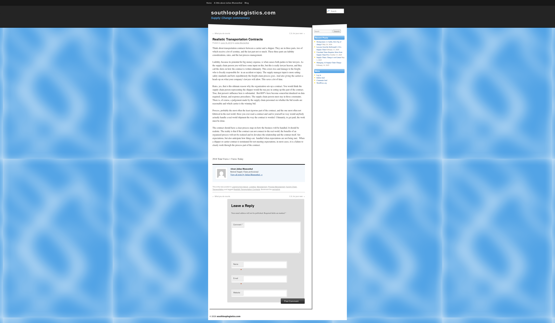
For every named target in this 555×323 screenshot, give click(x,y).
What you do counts (221, 33)
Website (236, 292)
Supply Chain (291, 186)
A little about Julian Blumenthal (228, 2)
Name (237, 265)
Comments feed (322, 80)
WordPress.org (322, 83)
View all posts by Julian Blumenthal (246, 174)
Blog (247, 2)
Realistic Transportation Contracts (247, 189)
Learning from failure (240, 186)
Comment (238, 224)
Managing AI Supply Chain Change (329, 62)
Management (262, 186)
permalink (276, 189)
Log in (319, 75)
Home (209, 2)
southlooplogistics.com (243, 13)
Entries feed (321, 77)
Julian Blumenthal (242, 43)
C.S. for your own (297, 33)
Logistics (252, 186)
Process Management (276, 186)
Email (237, 279)
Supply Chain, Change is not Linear (329, 57)
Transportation (218, 189)
